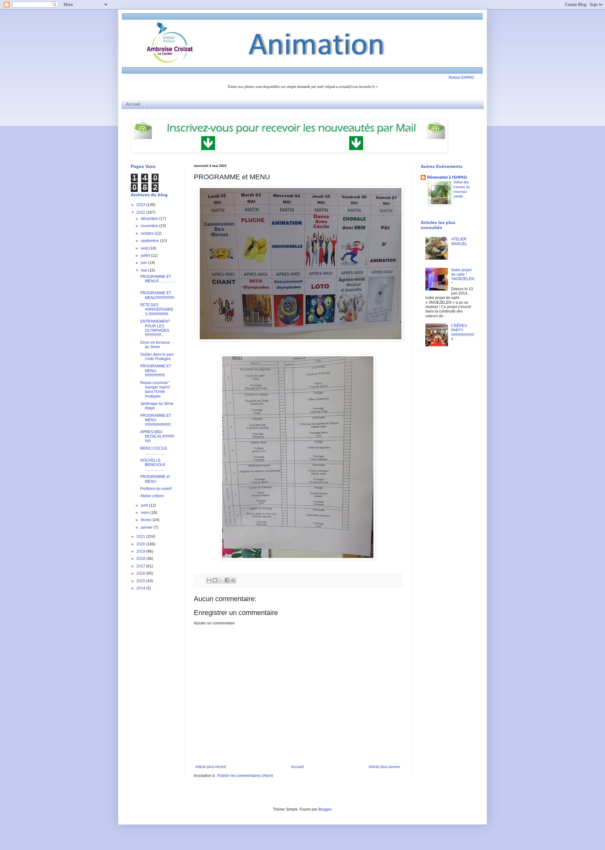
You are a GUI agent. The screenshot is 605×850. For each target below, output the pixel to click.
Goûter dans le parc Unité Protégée (157, 356)
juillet (146, 255)
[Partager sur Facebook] (227, 580)
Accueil (133, 103)
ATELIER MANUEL (459, 241)
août (145, 248)
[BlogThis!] (215, 580)
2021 (141, 536)
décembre (150, 218)
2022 (141, 212)
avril (145, 505)
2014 (141, 588)
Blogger (324, 809)
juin (144, 263)
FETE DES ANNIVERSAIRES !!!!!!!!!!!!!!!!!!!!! (156, 309)
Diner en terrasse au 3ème (155, 344)
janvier (147, 527)
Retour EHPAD (461, 77)
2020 (141, 544)
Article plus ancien (384, 767)
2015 (141, 581)
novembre (150, 226)
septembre (150, 240)
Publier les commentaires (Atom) (245, 775)
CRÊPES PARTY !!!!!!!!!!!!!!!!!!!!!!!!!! (462, 333)
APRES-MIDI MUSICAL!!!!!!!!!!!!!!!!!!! (157, 436)
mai (144, 270)
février (147, 520)
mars (145, 512)
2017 (141, 566)
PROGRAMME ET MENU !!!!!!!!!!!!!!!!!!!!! (155, 370)
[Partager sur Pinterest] (233, 580)
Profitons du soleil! (156, 488)
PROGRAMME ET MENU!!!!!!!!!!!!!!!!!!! (157, 295)
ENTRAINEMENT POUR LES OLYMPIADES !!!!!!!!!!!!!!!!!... (155, 328)
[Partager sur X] (221, 580)
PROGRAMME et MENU (155, 478)
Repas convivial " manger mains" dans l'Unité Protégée (155, 390)
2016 (141, 573)
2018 (141, 558)
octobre (148, 233)
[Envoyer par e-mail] (209, 580)
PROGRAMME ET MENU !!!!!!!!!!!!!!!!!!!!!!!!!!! (155, 420)
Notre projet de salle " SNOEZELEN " (462, 277)
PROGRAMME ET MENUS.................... (157, 281)
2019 (141, 551)
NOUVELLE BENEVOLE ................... (152, 465)
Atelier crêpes (152, 496)
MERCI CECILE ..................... (153, 450)
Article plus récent (210, 767)
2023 (141, 205)
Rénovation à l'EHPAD (447, 177)
